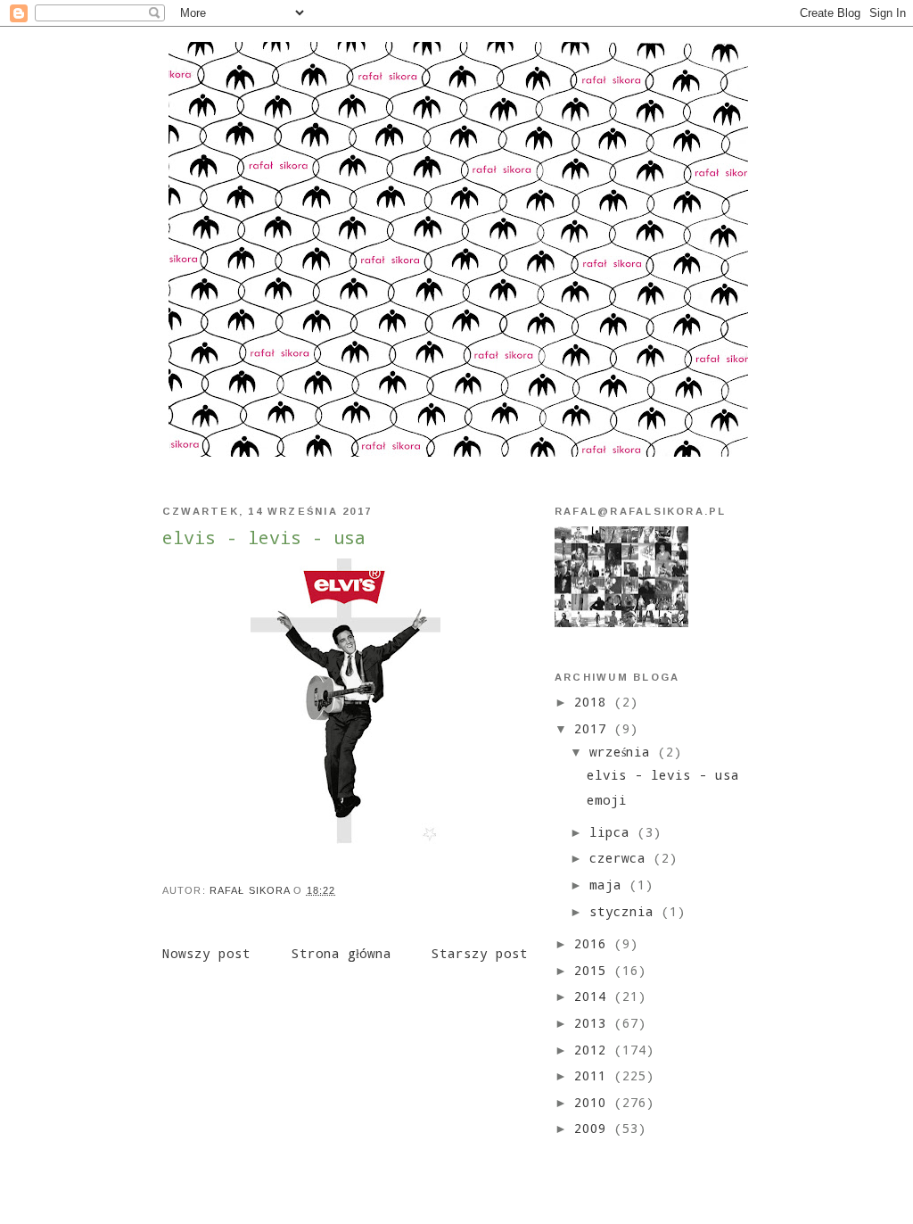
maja (609, 884)
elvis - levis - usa (663, 774)
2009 (594, 1128)
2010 (594, 1102)
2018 (594, 701)
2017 (594, 728)
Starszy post (480, 953)
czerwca (621, 857)
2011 (594, 1075)
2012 (594, 1049)
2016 (594, 943)
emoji (607, 799)
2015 (594, 970)
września (623, 751)
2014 (594, 996)
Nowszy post (206, 953)
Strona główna (341, 953)
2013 (594, 1022)
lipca (613, 831)
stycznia (625, 911)
